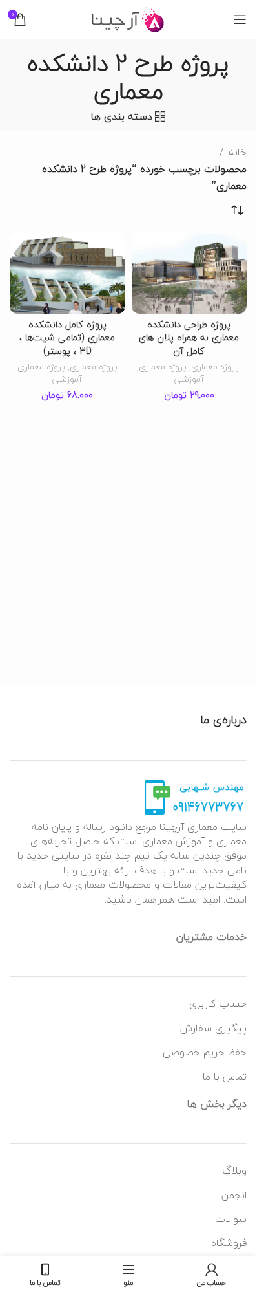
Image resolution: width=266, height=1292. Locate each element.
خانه (238, 152)
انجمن (234, 1195)
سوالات (231, 1219)
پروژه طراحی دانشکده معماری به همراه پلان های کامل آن (189, 337)
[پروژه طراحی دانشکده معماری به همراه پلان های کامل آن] (189, 273)
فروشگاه (229, 1243)
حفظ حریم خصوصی (205, 1052)
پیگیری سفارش (213, 1028)
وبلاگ (234, 1170)
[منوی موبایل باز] (240, 19)
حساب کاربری (218, 1003)
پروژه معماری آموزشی (171, 372)
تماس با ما (225, 1077)
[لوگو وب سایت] (128, 18)
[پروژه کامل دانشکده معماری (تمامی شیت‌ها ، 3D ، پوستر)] (67, 273)
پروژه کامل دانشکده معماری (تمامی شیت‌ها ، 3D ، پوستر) (67, 337)
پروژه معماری (215, 366)
